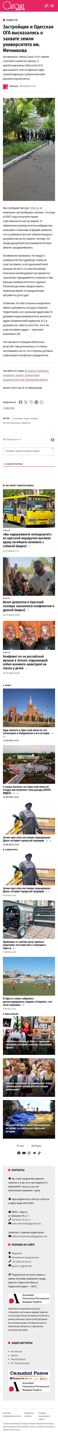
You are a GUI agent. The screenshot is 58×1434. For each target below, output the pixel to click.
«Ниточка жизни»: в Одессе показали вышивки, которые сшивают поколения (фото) (29, 1044)
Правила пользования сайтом (44, 1416)
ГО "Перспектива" (20, 1363)
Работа (14, 1355)
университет (26, 423)
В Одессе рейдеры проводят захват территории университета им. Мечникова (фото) (26, 375)
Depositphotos (18, 1359)
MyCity (34, 208)
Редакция (13, 86)
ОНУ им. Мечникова (11, 423)
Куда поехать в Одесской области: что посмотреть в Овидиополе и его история (26, 732)
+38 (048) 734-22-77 (21, 1219)
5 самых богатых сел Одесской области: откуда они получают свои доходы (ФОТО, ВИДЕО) (27, 790)
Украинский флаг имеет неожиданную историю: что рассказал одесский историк (28, 1128)
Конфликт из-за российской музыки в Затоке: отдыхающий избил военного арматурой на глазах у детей (25, 662)
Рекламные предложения (25, 1257)
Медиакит (17, 1253)
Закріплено (46, 6)
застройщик (18, 418)
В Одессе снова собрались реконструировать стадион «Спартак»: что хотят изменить (27, 1001)
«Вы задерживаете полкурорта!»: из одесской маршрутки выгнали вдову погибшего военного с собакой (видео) (27, 540)
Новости (11, 20)
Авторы (36, 1146)
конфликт (34, 418)
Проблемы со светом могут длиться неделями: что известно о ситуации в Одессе (24, 945)
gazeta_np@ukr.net (22, 1266)
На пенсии (16, 1351)
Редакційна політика (29, 1414)
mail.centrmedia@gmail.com (26, 1223)
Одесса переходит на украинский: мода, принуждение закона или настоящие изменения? (29, 1086)
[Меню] (52, 6)
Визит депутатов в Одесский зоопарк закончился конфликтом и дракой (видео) (28, 606)
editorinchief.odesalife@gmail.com (29, 1236)
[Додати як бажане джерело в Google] (9, 408)
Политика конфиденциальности (12, 1414)
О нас (20, 1146)
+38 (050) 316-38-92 (21, 1261)
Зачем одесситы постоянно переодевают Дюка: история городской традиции (27, 839)
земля (26, 418)
